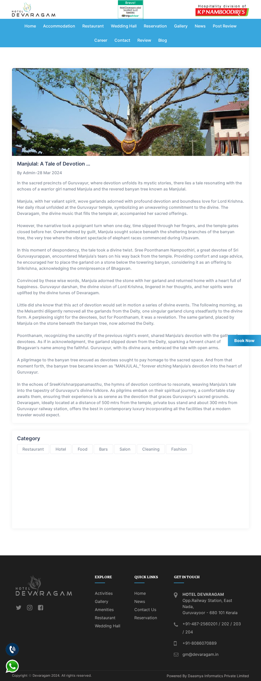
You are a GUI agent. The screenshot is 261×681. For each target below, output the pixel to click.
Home (30, 25)
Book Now (244, 340)
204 (189, 631)
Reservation (155, 25)
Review (144, 40)
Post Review (225, 25)
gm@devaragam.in (200, 654)
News (200, 25)
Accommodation (59, 25)
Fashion (179, 449)
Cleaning (151, 449)
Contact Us (145, 609)
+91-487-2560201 (199, 623)
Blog (162, 40)
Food (82, 449)
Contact (122, 40)
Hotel (61, 449)
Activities (104, 593)
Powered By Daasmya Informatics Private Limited (208, 676)
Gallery (181, 25)
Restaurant (93, 25)
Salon (125, 449)
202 (225, 623)
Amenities (104, 609)
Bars (103, 449)
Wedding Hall (124, 25)
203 (237, 623)
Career (100, 40)
